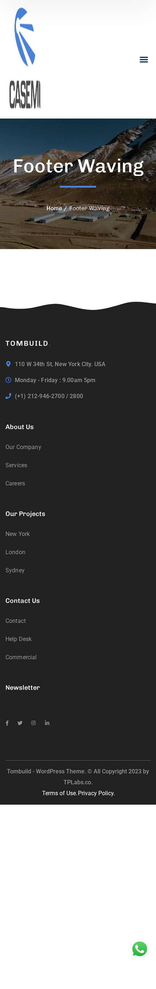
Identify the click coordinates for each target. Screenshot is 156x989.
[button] (144, 59)
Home (54, 208)
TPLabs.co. (78, 782)
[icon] (7, 723)
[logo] (25, 58)
